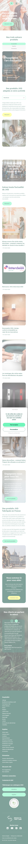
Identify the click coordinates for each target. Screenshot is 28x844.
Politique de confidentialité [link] (14, 433)
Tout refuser (15, 409)
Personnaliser (14, 429)
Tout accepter (14, 424)
